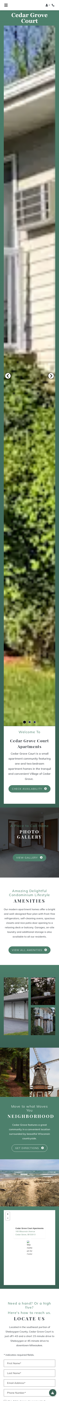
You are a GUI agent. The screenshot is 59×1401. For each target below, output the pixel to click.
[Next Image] (51, 375)
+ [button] (8, 1214)
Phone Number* (16, 1392)
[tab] (24, 722)
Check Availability (27, 788)
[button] (47, 5)
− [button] (8, 1218)
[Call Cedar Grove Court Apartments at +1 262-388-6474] (53, 5)
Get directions (27, 1148)
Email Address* (16, 1382)
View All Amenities (27, 949)
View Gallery (27, 857)
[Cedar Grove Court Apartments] (29, 1248)
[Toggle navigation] (6, 5)
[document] (29, 1247)
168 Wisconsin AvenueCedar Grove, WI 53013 (25, 1233)
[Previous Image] (7, 375)
